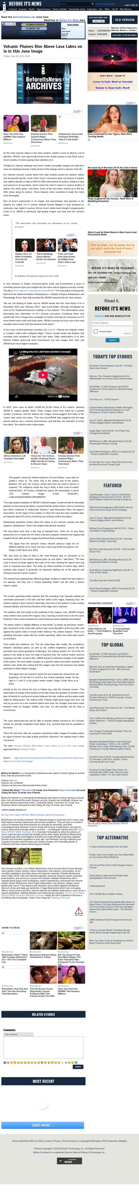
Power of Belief (60, 9)
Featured (13, 9)
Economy (23, 9)
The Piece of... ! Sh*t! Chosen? (104, 399)
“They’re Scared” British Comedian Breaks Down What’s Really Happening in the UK (109, 931)
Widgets (123, 1141)
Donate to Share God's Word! (112, 87)
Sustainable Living (77, 9)
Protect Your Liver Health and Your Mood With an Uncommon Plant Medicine (111, 856)
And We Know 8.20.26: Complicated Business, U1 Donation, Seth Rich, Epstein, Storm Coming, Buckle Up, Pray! (111, 759)
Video (107, 9)
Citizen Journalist (67, 790)
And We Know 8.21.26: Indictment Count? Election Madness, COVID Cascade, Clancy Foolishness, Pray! (110, 697)
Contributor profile (27, 34)
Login (127, 5)
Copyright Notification (90, 1141)
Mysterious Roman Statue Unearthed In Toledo (43, 956)
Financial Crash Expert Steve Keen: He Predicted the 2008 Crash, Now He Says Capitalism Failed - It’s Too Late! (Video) (108, 772)
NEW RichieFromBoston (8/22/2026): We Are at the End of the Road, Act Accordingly (111, 508)
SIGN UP (99, 316)
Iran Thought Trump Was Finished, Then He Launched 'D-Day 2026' (110, 732)
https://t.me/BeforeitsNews (102, 282)
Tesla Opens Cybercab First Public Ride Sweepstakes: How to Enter (108, 876)
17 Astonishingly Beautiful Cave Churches (121, 631)
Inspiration (92, 9)
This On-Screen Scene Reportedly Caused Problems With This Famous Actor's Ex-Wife (42, 992)
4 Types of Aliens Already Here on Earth (108, 847)
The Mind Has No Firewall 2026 (104, 580)
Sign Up (134, 5)
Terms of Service (70, 1141)
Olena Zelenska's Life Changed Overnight (15, 457)
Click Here (26, 790)
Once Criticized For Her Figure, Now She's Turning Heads (110, 135)
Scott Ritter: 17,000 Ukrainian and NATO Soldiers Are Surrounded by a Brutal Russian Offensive (111, 389)
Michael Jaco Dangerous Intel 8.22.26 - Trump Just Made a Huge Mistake (111, 529)
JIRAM (26, 205)
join (15, 780)
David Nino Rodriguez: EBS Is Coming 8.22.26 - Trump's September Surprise (112, 453)
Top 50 (115, 9)
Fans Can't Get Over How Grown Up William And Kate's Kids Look (66, 258)
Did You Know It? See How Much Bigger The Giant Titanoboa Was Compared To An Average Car (71, 959)
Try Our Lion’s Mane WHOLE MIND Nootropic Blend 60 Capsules (32, 815)
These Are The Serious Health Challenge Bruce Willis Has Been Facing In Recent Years (43, 460)
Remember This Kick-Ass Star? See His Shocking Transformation (15, 991)
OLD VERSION (124, 20)
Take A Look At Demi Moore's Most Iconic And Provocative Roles (112, 233)
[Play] (112, 56)
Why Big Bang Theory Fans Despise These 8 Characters (108, 824)
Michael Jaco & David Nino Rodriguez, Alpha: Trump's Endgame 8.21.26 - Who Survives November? (111, 669)
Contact (48, 1141)
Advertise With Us (28, 1141)
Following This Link (60, 898)
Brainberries (19, 266)
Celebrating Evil (97, 886)
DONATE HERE (99, 21)
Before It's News (25, 3)
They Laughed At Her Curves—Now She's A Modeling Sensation (110, 200)
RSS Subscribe (109, 1141)
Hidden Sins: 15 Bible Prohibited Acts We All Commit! (23, 258)
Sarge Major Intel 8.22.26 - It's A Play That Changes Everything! (109, 432)
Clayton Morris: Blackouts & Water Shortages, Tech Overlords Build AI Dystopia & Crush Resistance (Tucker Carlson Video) (111, 410)
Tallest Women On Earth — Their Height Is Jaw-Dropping (99, 631)
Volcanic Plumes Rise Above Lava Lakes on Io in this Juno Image (49, 746)
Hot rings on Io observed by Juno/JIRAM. (34, 291)
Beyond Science (44, 9)
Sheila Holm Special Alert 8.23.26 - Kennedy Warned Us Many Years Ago (110, 540)
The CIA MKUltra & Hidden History (106, 894)
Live (100, 9)
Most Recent (125, 9)
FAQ (40, 1141)
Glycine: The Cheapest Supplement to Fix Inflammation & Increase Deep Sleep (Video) (110, 377)
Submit (112, 340)
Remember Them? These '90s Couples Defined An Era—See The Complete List (15, 958)
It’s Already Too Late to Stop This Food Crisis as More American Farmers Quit (111, 463)
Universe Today (27, 749)
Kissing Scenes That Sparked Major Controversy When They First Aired (70, 460)
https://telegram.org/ (125, 273)
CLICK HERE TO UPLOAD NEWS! (124, 35)
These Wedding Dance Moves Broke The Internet (46, 257)
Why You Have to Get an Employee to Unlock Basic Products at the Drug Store (111, 941)
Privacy (57, 1141)
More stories (40, 34)
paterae (51, 330)
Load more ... (43, 1125)
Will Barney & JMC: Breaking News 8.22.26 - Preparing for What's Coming (110, 442)
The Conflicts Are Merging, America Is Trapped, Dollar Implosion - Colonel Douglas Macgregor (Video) (112, 720)
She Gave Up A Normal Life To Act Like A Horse (112, 167)
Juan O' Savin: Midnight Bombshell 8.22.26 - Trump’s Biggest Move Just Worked (110, 421)
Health (32, 9)
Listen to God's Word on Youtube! (112, 81)
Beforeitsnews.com (24, 17)
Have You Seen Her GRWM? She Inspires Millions (69, 991)
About (15, 1141)
